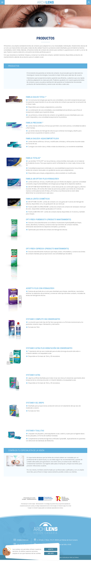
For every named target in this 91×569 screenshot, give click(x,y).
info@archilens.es (22, 540)
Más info (51, 553)
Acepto (50, 549)
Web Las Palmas (74, 557)
